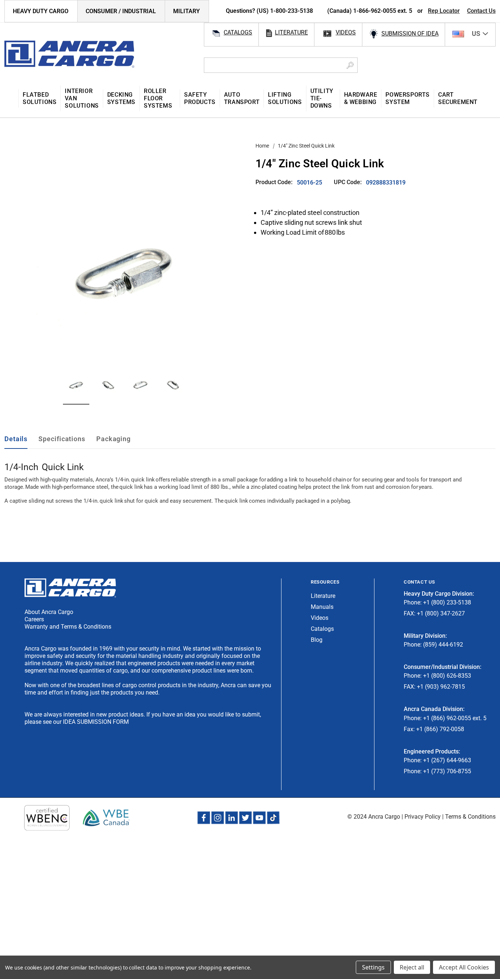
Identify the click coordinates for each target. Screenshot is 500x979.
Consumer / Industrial (121, 11)
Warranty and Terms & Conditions (68, 626)
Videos (319, 617)
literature (291, 32)
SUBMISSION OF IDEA (410, 33)
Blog (316, 639)
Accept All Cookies (464, 967)
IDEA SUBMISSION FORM (96, 721)
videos (346, 32)
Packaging (113, 439)
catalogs (238, 32)
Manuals (322, 606)
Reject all (412, 967)
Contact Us (481, 10)
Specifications (61, 439)
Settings (373, 967)
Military (186, 11)
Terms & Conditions (470, 816)
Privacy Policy (422, 816)
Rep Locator (444, 10)
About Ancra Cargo (49, 611)
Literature (323, 595)
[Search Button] (350, 65)
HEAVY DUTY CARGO (40, 11)
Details (15, 439)
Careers (34, 619)
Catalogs (322, 628)
